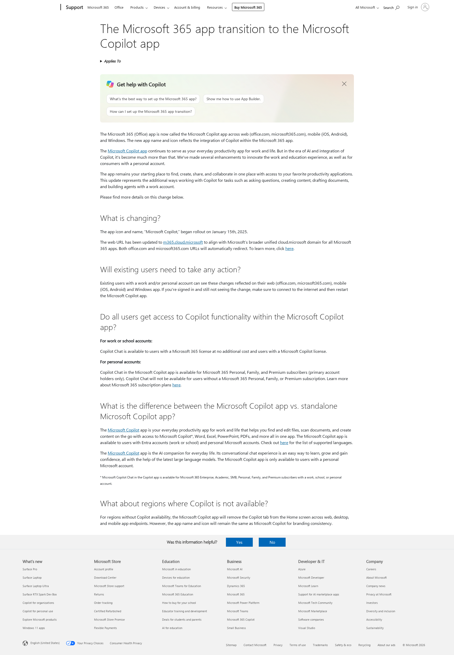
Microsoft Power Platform (243, 603)
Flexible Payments (105, 628)
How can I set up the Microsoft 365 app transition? (151, 111)
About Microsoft (376, 577)
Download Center (105, 577)
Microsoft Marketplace (312, 611)
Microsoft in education (176, 569)
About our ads (386, 645)
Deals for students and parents (182, 619)
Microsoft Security (238, 577)
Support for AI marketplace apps (318, 594)
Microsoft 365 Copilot (241, 619)
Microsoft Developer (311, 577)
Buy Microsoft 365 (248, 7)
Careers (371, 569)
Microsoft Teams (237, 611)
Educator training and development (184, 611)
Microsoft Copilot (123, 430)
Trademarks (320, 645)
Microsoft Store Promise (109, 619)
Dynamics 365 (236, 586)
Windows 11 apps (34, 628)
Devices (159, 7)
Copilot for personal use (38, 611)
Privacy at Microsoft (378, 594)
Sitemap (231, 645)
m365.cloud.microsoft (183, 242)
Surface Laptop (32, 577)
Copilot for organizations (38, 603)
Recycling (364, 645)
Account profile (103, 569)
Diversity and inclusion (380, 611)
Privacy (278, 645)
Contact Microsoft (255, 645)
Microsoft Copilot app (127, 150)
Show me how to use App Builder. (234, 98)
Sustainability (375, 628)
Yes (239, 542)
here (289, 248)
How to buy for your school (179, 603)
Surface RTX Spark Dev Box (40, 594)
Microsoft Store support (109, 586)
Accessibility (374, 619)
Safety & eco (343, 645)
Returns (99, 594)
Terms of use (298, 645)
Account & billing (187, 7)
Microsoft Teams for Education (181, 586)
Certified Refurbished (107, 611)
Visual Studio (306, 628)
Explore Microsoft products (40, 619)
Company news (375, 586)
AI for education (172, 628)
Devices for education (176, 577)
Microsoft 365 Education (177, 594)
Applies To (112, 60)
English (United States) (45, 643)
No (272, 542)
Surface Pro (30, 569)
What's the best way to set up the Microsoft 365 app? (153, 98)
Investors (372, 603)
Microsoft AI (235, 569)
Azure (302, 569)
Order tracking (103, 603)
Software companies (311, 619)
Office (119, 7)
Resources (215, 7)
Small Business (236, 628)
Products (137, 7)
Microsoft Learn (308, 586)
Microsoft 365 (98, 7)
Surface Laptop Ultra (36, 586)
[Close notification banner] (344, 84)
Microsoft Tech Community (315, 603)
